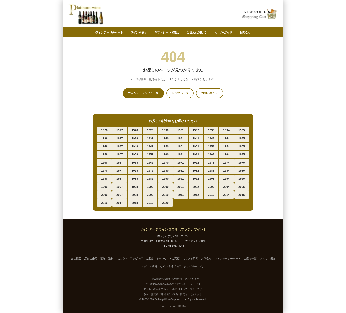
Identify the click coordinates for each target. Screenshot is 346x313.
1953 (211, 146)
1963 (211, 154)
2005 (241, 186)
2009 (150, 194)
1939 (150, 138)
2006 (104, 194)
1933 (211, 130)
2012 (196, 194)
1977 (119, 170)
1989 (150, 178)
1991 (180, 178)
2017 (119, 202)
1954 (226, 146)
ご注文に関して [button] (196, 32)
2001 (180, 186)
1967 (119, 162)
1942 (196, 138)
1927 (119, 130)
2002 (196, 186)
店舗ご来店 (90, 258)
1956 (104, 154)
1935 (241, 130)
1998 (135, 186)
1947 (119, 146)
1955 (241, 146)
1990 (165, 178)
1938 (135, 138)
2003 (211, 186)
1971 (180, 162)
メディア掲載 (149, 266)
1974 (226, 162)
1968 (135, 162)
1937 (119, 138)
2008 (135, 194)
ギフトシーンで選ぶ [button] (167, 32)
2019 (150, 202)
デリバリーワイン (194, 266)
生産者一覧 (250, 258)
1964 (226, 154)
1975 (241, 162)
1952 (196, 146)
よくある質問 (190, 258)
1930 (165, 130)
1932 (196, 130)
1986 (104, 178)
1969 (150, 162)
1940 (165, 138)
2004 (226, 186)
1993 (211, 178)
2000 (165, 186)
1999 (150, 186)
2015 (241, 194)
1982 (196, 170)
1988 (135, 178)
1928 (135, 130)
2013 (211, 194)
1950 (165, 146)
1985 (241, 170)
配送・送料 (106, 258)
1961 (180, 154)
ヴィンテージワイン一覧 (143, 93)
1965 (241, 154)
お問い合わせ (209, 93)
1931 (180, 130)
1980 (165, 170)
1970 (165, 162)
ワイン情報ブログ (170, 266)
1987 (119, 178)
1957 (119, 154)
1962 (196, 154)
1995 (241, 178)
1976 (104, 170)
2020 (165, 202)
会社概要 (76, 258)
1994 (226, 178)
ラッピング (136, 258)
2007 (119, 194)
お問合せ (245, 32)
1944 (226, 138)
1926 (104, 130)
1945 (241, 138)
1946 (104, 146)
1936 (104, 138)
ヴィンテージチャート (109, 32)
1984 (226, 170)
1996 (104, 186)
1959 (150, 154)
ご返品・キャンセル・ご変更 (163, 258)
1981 (180, 170)
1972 (196, 162)
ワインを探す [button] (138, 32)
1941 (180, 138)
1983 (211, 170)
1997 (119, 186)
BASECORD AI (179, 306)
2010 (165, 194)
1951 (180, 146)
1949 (150, 146)
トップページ (180, 93)
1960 (165, 154)
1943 (211, 138)
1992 (196, 178)
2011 (181, 194)
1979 (150, 170)
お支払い (121, 258)
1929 (150, 130)
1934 (226, 130)
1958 (135, 154)
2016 (104, 202)
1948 (135, 146)
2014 (226, 194)
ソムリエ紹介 (267, 258)
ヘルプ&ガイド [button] (223, 32)
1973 (211, 162)
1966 (104, 162)
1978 (135, 170)
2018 (135, 202)
